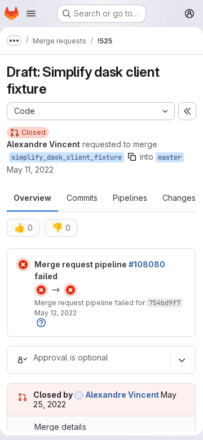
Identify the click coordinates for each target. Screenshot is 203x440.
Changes (179, 198)
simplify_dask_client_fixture (66, 157)
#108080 (147, 264)
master (170, 157)
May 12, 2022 (55, 313)
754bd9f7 (164, 302)
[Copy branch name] (132, 157)
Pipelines (130, 198)
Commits (82, 198)
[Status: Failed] (23, 264)
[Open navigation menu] (31, 14)
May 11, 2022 (30, 169)
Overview (32, 198)
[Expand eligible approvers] (181, 360)
